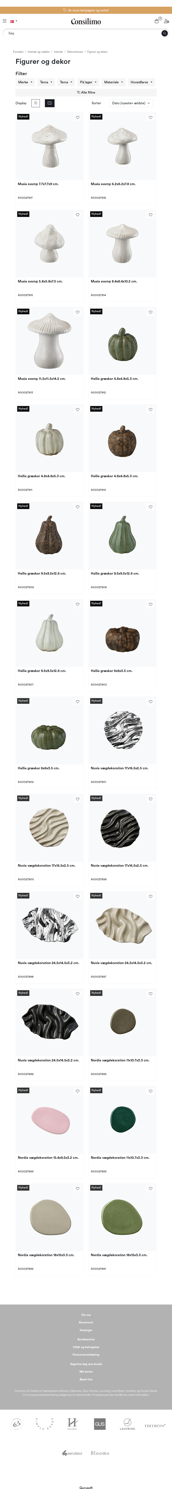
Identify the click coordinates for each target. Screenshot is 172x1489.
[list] (35, 103)
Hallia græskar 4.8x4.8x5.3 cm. (114, 378)
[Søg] (165, 33)
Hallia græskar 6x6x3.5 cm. (112, 671)
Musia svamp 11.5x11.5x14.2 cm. (42, 378)
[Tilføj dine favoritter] (77, 117)
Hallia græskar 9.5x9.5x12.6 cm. (42, 573)
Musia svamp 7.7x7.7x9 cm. (38, 184)
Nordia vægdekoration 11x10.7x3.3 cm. (120, 1060)
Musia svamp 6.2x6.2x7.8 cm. (113, 184)
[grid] (50, 103)
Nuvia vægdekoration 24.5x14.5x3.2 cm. (48, 963)
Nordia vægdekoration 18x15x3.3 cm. (46, 1255)
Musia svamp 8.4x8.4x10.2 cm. (114, 281)
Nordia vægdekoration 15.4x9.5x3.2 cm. (48, 1157)
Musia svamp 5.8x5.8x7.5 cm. (40, 281)
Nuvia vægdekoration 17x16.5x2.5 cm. (120, 768)
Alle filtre (87, 92)
